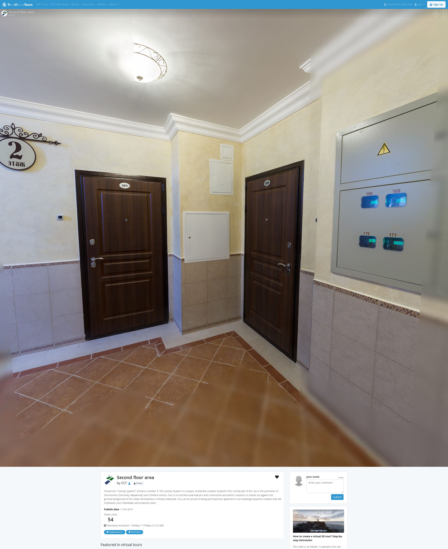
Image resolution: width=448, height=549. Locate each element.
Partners (102, 4)
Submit (337, 497)
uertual (20, 4)
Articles (75, 4)
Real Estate (135, 532)
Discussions (89, 4)
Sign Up (438, 4)
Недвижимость (115, 532)
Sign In (421, 4)
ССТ (124, 483)
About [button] (112, 4)
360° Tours (43, 4)
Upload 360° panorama (399, 4)
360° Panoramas (60, 4)
